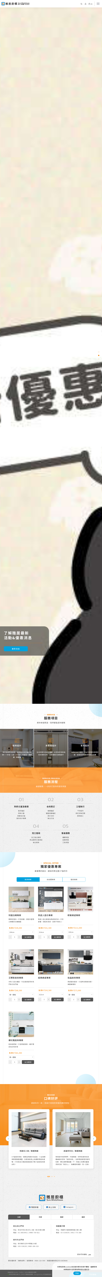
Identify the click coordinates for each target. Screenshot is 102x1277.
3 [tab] (98, 644)
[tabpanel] (51, 641)
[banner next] (99, 648)
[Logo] (15, 3)
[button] (81, 3)
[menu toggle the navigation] (98, 3)
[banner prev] (99, 634)
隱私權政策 (85, 1269)
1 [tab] (98, 637)
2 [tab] (98, 640)
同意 (77, 1273)
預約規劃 (16, 654)
